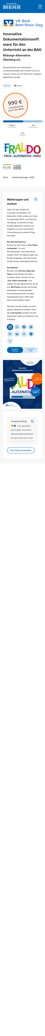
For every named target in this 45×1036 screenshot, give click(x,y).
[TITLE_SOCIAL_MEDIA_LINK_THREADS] (24, 334)
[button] (40, 6)
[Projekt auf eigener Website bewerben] (10, 341)
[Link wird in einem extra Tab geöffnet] (11, 8)
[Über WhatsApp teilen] (17, 327)
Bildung (7, 86)
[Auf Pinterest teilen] (31, 327)
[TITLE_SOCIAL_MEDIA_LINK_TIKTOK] (31, 334)
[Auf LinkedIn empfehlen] (17, 334)
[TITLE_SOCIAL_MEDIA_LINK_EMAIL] (10, 334)
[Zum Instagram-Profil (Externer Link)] (10, 327)
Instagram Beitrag (19, 421)
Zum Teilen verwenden (20, 450)
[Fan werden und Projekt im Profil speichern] (36, 199)
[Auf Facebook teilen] (24, 327)
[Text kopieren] (32, 421)
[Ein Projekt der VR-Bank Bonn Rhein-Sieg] (23, 23)
